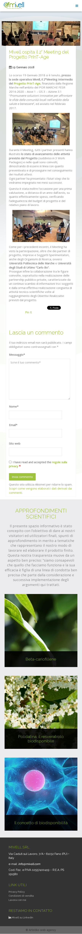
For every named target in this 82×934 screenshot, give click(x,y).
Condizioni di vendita (21, 896)
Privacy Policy (17, 891)
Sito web (14, 443)
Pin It (28, 312)
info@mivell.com (29, 864)
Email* (13, 425)
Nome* (13, 406)
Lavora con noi (17, 900)
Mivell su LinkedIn (22, 917)
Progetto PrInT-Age (27, 83)
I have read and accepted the (38, 464)
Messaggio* (17, 354)
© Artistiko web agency (41, 930)
